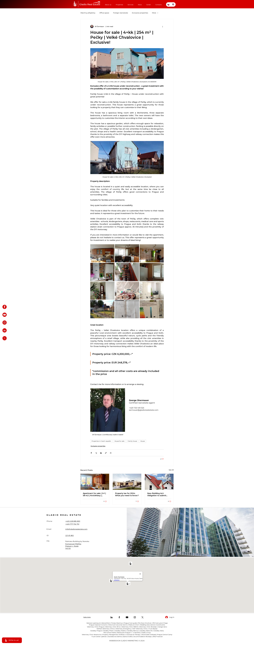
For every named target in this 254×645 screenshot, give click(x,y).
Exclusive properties (140, 13)
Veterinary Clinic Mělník (130, 627)
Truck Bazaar (153, 629)
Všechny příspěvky (87, 13)
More (154, 13)
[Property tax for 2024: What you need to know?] (127, 482)
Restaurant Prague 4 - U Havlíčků (128, 632)
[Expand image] (102, 253)
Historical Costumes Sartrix (117, 625)
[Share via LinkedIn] (101, 453)
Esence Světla (127, 636)
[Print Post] (111, 453)
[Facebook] (119, 617)
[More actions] (162, 26)
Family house (132, 441)
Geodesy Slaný (159, 631)
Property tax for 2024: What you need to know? (127, 494)
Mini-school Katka (109, 632)
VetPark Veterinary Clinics (105, 629)
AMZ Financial (158, 636)
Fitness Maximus (117, 623)
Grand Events (160, 625)
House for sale (119, 441)
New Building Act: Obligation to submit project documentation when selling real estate (158, 494)
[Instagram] (134, 617)
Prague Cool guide (130, 623)
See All (171, 470)
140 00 (68, 548)
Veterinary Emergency (123, 629)
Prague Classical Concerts (98, 625)
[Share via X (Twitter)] (96, 453)
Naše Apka (87, 617)
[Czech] (168, 4)
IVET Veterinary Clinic (139, 629)
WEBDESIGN (114, 641)
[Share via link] (106, 453)
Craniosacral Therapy (133, 634)
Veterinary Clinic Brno (112, 627)
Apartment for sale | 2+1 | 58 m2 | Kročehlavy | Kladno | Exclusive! (94, 494)
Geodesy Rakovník (146, 631)
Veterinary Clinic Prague (95, 627)
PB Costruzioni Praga (160, 623)
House (142, 441)
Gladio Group (146, 632)
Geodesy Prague (96, 631)
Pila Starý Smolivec (144, 623)
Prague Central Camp (164, 634)
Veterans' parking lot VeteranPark (98, 623)
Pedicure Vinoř (133, 625)
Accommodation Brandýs (143, 636)
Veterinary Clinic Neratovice (91, 634)
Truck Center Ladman (98, 636)
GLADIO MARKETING (129, 641)
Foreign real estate (120, 13)
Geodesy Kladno (120, 631)
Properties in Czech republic (101, 441)
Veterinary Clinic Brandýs (148, 627)
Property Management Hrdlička (113, 634)
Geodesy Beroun (133, 631)
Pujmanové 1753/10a (73, 544)
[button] (119, 3)
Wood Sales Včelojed (148, 634)
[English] (173, 4)
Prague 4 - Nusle (71, 546)
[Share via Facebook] (91, 453)
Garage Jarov (162, 627)
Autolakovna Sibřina (115, 636)
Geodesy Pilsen (108, 631)
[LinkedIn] (111, 617)
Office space (104, 13)
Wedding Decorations (147, 625)
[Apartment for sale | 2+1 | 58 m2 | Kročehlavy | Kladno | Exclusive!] (94, 482)
